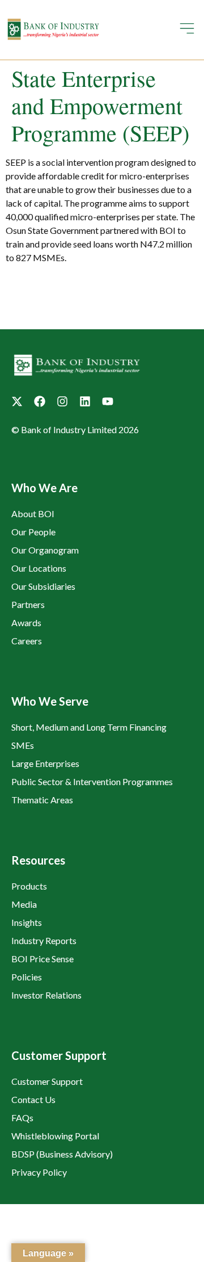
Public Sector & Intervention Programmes (92, 781)
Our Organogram (45, 549)
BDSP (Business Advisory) (62, 1153)
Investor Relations (46, 995)
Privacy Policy (39, 1172)
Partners (28, 604)
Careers (26, 640)
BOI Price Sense (42, 958)
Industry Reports (43, 940)
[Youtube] (107, 401)
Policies (26, 976)
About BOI (32, 513)
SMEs (22, 745)
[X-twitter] (17, 401)
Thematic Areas (42, 799)
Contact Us (33, 1099)
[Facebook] (39, 401)
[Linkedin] (85, 401)
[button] (187, 29)
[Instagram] (62, 401)
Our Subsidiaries (43, 586)
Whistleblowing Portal (55, 1135)
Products (29, 886)
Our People (33, 531)
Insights (26, 922)
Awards (26, 622)
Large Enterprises (45, 763)
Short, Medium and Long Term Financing (89, 727)
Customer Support (47, 1081)
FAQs (22, 1117)
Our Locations (38, 568)
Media (24, 904)
